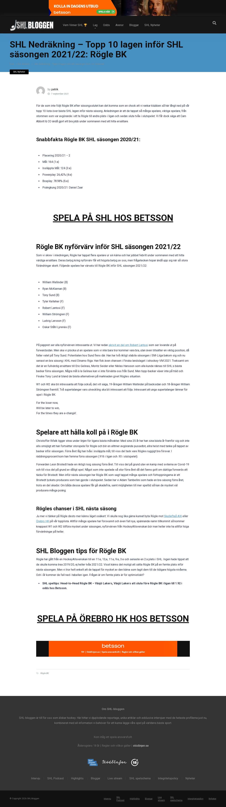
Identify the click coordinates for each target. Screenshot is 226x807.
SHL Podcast (55, 778)
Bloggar (134, 25)
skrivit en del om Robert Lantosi (128, 345)
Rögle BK (44, 673)
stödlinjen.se (141, 745)
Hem (12, 64)
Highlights (77, 778)
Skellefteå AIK (173, 516)
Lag (95, 25)
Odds (106, 25)
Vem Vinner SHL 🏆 (75, 25)
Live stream (115, 778)
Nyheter (190, 778)
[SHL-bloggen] (32, 24)
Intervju (35, 778)
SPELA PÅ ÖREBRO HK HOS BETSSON (113, 618)
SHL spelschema (140, 778)
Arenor (119, 25)
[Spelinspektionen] (93, 763)
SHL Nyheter (152, 25)
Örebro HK (42, 521)
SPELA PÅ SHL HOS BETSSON (113, 218)
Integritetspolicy (168, 778)
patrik (54, 89)
